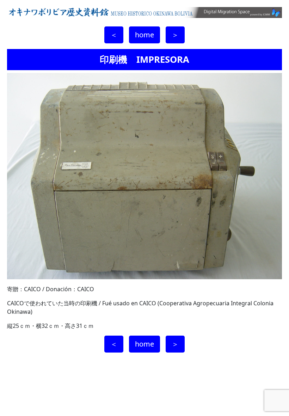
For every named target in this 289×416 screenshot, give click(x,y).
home (144, 34)
